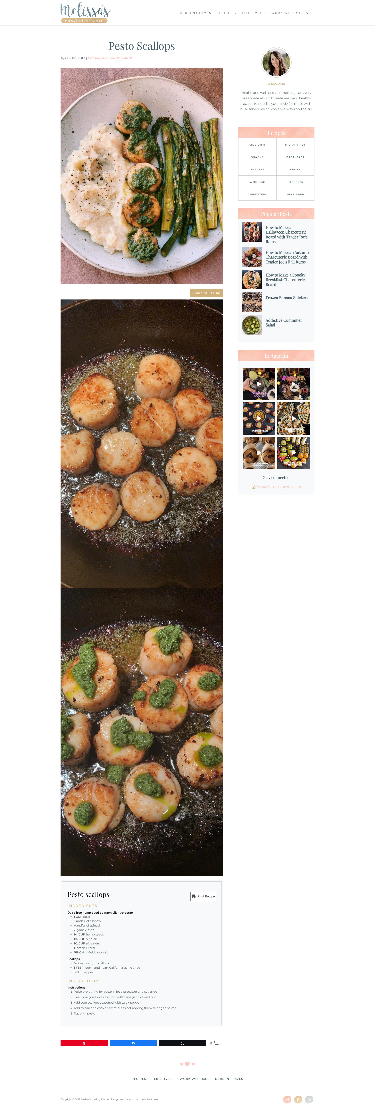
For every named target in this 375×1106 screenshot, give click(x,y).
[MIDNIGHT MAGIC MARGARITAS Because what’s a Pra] (259, 384)
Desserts (295, 181)
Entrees (94, 58)
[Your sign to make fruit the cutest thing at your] (293, 453)
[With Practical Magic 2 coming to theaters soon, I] (293, 384)
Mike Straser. (151, 1099)
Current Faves (229, 1079)
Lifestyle (163, 1079)
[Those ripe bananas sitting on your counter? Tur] (259, 453)
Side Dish (257, 144)
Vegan (295, 169)
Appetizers (257, 194)
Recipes (108, 58)
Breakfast (295, 157)
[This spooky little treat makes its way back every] (293, 418)
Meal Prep (295, 194)
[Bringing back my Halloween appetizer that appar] (259, 418)
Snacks (257, 157)
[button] (308, 12)
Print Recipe (206, 896)
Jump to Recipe (206, 293)
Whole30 (124, 58)
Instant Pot (295, 144)
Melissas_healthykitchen (279, 486)
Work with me (193, 1079)
